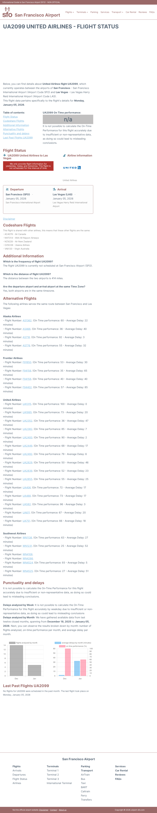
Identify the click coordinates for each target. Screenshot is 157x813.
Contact (53, 810)
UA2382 (27, 429)
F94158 (27, 378)
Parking (94, 12)
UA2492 (27, 454)
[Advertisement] (78, 57)
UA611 (26, 512)
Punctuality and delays (16, 133)
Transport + (117, 12)
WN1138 (27, 537)
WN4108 (28, 554)
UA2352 (27, 420)
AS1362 (27, 320)
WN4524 (28, 562)
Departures (19, 774)
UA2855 (27, 479)
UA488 (27, 495)
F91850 (27, 362)
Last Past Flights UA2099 (18, 137)
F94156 (27, 370)
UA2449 (27, 445)
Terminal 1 (52, 770)
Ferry (84, 795)
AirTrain (85, 774)
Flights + (69, 12)
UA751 (26, 520)
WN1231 (27, 545)
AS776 (26, 345)
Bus (83, 778)
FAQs (152, 12)
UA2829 (27, 462)
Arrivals (17, 770)
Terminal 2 (53, 774)
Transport (87, 770)
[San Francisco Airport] (7, 12)
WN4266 (28, 558)
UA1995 (27, 412)
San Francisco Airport (37, 15)
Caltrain (85, 791)
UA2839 (27, 470)
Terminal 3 (53, 778)
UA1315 (27, 404)
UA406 (27, 487)
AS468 (27, 328)
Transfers (86, 799)
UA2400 (27, 437)
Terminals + (82, 12)
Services (105, 12)
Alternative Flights (13, 129)
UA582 (27, 504)
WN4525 (28, 571)
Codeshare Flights (13, 120)
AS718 (26, 337)
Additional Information (16, 125)
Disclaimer (43, 810)
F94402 (27, 387)
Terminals (53, 766)
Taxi (83, 783)
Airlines (17, 783)
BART (84, 787)
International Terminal (59, 783)
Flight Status (10, 116)
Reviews (143, 12)
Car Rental (131, 12)
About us (62, 810)
